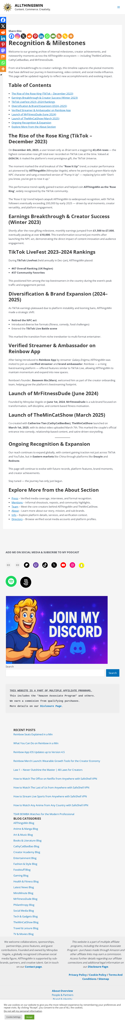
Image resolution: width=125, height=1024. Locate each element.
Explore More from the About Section (34, 126)
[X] (23, 36)
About (15, 510)
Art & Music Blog (23, 834)
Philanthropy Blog (23, 905)
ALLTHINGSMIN (29, 5)
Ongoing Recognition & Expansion (31, 122)
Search (10, 666)
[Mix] (3, 57)
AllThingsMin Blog (23, 823)
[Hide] (1, 75)
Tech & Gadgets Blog (25, 916)
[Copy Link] (65, 36)
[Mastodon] (3, 51)
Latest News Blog (23, 887)
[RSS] (59, 36)
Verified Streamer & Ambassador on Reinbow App (41, 110)
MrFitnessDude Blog (25, 899)
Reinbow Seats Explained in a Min (33, 734)
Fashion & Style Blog (25, 864)
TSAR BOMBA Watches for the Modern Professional (43, 814)
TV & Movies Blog (23, 934)
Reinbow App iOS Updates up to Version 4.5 (39, 752)
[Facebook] (11, 36)
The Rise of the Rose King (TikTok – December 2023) (42, 93)
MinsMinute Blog (23, 893)
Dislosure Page (51, 706)
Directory (17, 519)
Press (15, 498)
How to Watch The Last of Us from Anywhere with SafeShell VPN (51, 787)
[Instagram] (17, 36)
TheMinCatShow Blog (25, 922)
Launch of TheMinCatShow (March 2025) (35, 118)
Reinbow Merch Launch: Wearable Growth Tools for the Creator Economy (56, 761)
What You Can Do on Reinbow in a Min (35, 743)
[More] (71, 36)
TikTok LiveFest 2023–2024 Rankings (33, 102)
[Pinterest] (35, 36)
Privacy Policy (78, 974)
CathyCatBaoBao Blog (26, 846)
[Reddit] (29, 36)
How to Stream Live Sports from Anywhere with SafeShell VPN (50, 796)
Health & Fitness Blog (26, 881)
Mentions (17, 502)
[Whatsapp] (47, 36)
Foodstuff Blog (21, 869)
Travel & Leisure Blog (25, 928)
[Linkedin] (41, 36)
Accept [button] (29, 1017)
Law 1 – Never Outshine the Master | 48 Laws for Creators (47, 770)
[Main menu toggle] (118, 7)
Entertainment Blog (24, 858)
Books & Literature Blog (27, 840)
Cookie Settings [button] (13, 1017)
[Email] (53, 36)
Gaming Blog (20, 875)
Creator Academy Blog (26, 852)
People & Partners (62, 995)
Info (14, 515)
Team (15, 506)
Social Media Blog (23, 910)
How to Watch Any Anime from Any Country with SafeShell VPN (50, 805)
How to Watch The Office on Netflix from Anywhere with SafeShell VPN (55, 778)
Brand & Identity (62, 999)
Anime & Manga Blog (25, 828)
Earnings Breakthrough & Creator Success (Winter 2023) (45, 97)
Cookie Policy (97, 974)
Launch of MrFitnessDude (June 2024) (34, 114)
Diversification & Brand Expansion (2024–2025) (39, 106)
